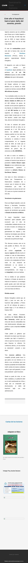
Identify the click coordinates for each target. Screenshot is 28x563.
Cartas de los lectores (14, 422)
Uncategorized (15, 14)
